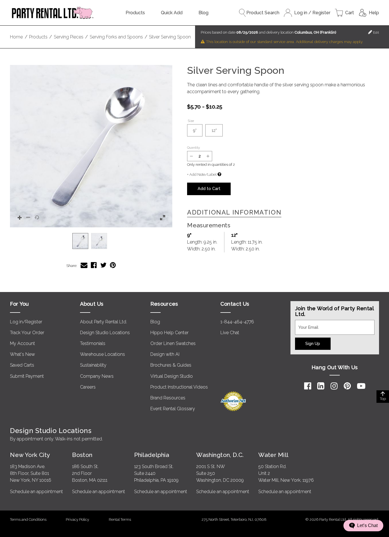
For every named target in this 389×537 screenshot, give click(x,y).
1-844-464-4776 (237, 321)
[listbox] (91, 241)
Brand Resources (167, 398)
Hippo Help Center (169, 332)
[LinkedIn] (320, 386)
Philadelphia (151, 454)
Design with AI (164, 354)
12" (214, 130)
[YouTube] (361, 386)
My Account (22, 343)
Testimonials (92, 343)
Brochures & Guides (170, 365)
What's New (22, 354)
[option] (80, 241)
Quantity (193, 148)
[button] (91, 146)
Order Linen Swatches (173, 343)
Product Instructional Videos (179, 387)
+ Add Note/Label (201, 174)
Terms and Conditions (28, 519)
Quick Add (172, 12)
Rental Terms (120, 519)
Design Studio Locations (105, 332)
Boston (82, 454)
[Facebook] (307, 386)
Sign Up (312, 343)
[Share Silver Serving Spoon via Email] (84, 265)
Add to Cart (209, 188)
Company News (97, 376)
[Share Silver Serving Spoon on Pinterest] (113, 265)
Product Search (262, 12)
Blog (203, 12)
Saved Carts (22, 365)
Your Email (306, 323)
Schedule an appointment (36, 491)
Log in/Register (26, 321)
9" (194, 130)
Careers (88, 387)
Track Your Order (27, 332)
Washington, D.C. (220, 454)
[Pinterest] (347, 386)
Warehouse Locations (102, 354)
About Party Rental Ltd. (103, 321)
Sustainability (93, 365)
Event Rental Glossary (172, 408)
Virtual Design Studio (171, 376)
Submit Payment (27, 376)
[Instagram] (334, 386)
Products (135, 12)
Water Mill (273, 454)
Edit (375, 32)
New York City (30, 454)
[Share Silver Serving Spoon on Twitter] (103, 265)
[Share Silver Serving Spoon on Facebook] (94, 265)
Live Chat (229, 332)
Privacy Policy (77, 519)
